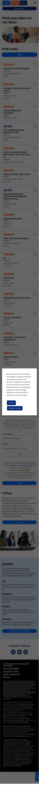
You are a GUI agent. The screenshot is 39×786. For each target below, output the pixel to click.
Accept (11, 403)
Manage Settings (15, 408)
